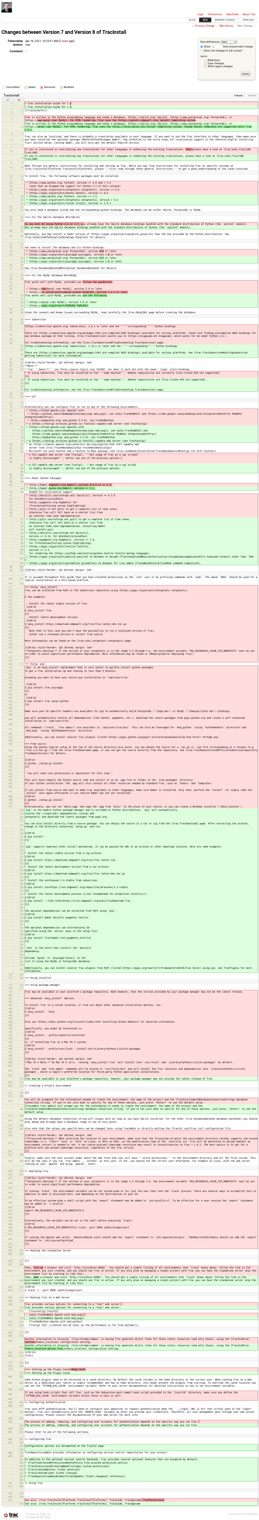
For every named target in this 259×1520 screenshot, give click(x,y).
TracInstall (114, 32)
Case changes (216, 63)
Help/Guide (232, 14)
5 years (63, 41)
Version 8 (84, 32)
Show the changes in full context (222, 50)
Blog (192, 20)
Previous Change (205, 25)
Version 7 (53, 32)
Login (201, 14)
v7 (8, 100)
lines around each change (238, 46)
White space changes (220, 66)
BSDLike (253, 1514)
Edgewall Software (40, 1517)
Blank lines (214, 60)
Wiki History (226, 25)
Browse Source (225, 20)
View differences (210, 42)
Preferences (215, 14)
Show (206, 46)
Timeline (248, 20)
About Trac (249, 14)
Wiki (205, 20)
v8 (19, 100)
